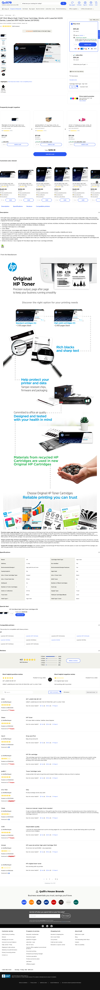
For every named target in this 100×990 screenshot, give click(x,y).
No (48, 705)
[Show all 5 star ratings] (51, 656)
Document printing (31, 951)
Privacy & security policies (8, 952)
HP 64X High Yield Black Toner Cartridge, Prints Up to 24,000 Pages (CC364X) (43, 184)
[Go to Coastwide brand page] (31, 902)
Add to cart (87, 44)
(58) (59, 665)
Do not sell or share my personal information (71, 982)
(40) (60, 660)
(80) (60, 658)
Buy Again (32, 8)
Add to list (74, 80)
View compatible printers (26, 81)
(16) (60, 663)
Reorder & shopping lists (57, 934)
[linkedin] (47, 926)
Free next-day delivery (78, 71)
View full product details (13, 81)
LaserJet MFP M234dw (32, 636)
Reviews (29, 206)
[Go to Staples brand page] (53, 902)
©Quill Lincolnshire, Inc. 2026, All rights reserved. (22, 977)
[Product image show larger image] (50, 395)
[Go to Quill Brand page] (24, 902)
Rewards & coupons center (58, 944)
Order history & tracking (8, 934)
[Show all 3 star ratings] (51, 660)
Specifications (18, 206)
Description (5, 206)
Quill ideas (29, 961)
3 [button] (49, 879)
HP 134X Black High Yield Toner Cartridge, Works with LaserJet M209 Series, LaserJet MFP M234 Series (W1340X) (13, 125)
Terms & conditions (23, 982)
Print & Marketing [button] (61, 8)
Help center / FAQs (7, 944)
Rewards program (31, 937)
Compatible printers (43, 206)
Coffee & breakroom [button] (86, 8)
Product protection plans (33, 958)
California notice (43, 982)
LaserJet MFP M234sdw (83, 636)
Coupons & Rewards (15, 8)
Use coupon (66, 915)
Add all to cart (50, 154)
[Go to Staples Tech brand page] (61, 902)
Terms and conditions (42, 920)
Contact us (5, 955)
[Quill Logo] (7, 2)
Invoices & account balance (9, 942)
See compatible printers (7, 192)
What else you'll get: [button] (79, 64)
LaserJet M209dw (5, 640)
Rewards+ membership (32, 934)
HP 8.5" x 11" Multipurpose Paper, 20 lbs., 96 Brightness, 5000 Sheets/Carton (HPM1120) (80, 125)
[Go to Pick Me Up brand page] (39, 902)
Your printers (54, 939)
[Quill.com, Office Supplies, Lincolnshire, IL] (6, 976)
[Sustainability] (3, 246)
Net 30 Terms (30, 944)
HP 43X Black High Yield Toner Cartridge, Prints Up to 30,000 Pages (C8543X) (7, 184)
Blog (76, 937)
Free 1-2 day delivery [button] (60, 196)
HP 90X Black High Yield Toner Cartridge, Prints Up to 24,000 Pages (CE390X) (80, 184)
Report (56, 705)
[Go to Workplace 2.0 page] (76, 902)
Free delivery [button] (4, 196)
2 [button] (46, 879)
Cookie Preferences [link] (54, 982)
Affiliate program (30, 964)
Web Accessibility (79, 944)
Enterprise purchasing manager (34, 953)
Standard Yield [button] (84, 86)
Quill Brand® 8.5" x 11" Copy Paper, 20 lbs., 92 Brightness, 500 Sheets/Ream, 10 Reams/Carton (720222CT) (47, 125)
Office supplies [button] (73, 8)
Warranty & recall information (9, 949)
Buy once (76, 24)
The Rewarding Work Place (82, 939)
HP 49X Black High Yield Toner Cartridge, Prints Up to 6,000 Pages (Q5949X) (25, 184)
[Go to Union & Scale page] (68, 902)
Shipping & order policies (8, 947)
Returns (4, 937)
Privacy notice (34, 982)
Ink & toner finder (55, 937)
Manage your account (7, 939)
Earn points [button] (94, 19)
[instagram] (43, 926)
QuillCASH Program (31, 939)
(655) (59, 656)
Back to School (40, 8)
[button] (63, 3)
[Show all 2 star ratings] (51, 662)
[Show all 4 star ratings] (52, 658)
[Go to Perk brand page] (46, 902)
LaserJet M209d (55, 640)
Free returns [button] (74, 76)
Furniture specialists (31, 956)
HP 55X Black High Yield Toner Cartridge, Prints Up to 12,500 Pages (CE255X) (62, 184)
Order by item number (56, 942)
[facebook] (51, 926)
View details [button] (82, 100)
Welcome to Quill (79, 934)
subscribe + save (50, 8)
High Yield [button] (73, 86)
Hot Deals (25, 8)
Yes (42, 705)
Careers (77, 942)
